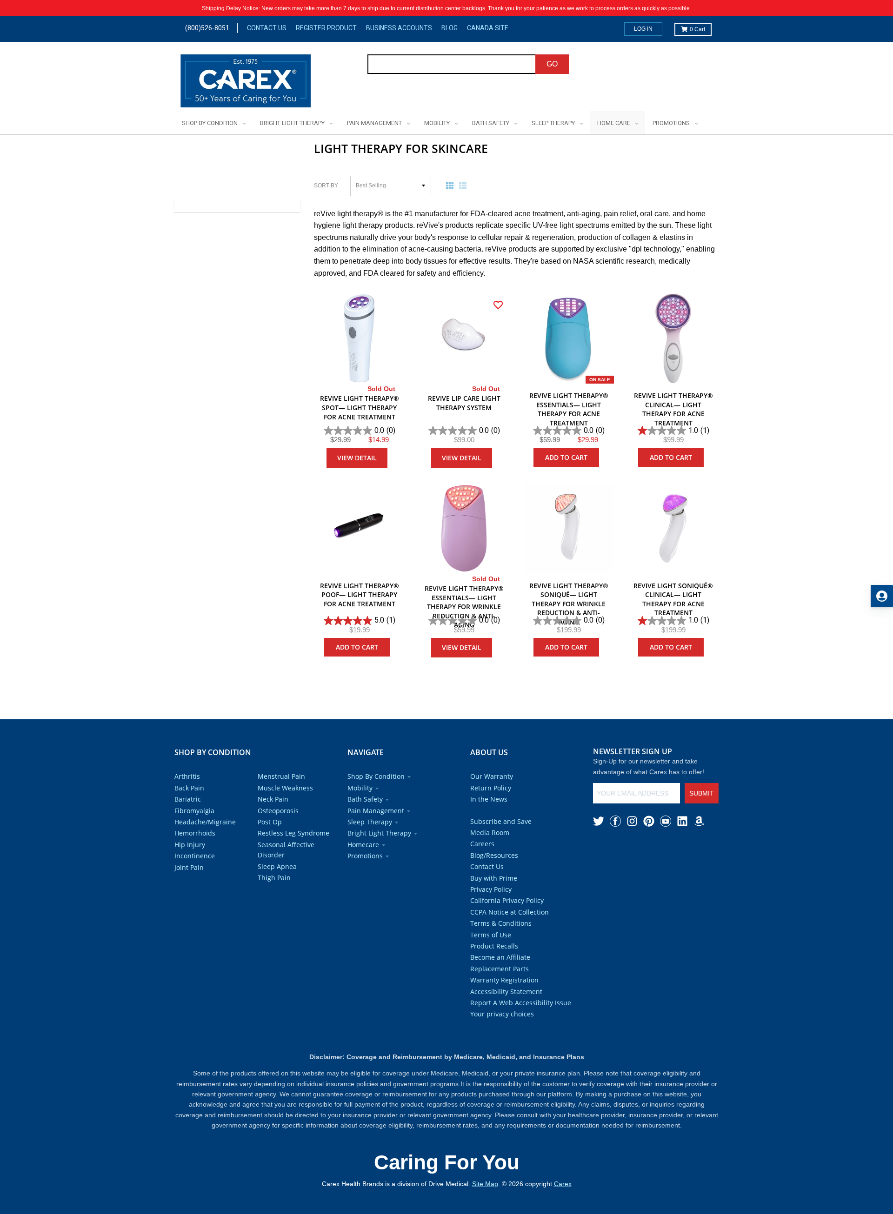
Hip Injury (189, 844)
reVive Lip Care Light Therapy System (464, 403)
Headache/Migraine (205, 821)
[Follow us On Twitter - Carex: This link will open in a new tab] (598, 821)
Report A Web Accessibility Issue (520, 1002)
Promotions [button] (365, 855)
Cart (697, 29)
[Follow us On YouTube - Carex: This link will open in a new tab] (665, 821)
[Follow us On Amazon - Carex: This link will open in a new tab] (699, 821)
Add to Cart (566, 457)
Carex (563, 1183)
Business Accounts (399, 28)
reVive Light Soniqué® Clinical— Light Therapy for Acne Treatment (673, 599)
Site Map (485, 1183)
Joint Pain (189, 867)
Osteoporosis (278, 810)
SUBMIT (701, 793)
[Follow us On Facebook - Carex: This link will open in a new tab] (615, 821)
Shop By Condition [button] (376, 776)
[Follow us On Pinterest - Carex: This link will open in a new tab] (648, 821)
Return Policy (490, 787)
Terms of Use (490, 934)
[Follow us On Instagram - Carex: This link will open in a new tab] (632, 821)
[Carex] (245, 82)
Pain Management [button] (375, 810)
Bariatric (187, 799)
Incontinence (194, 855)
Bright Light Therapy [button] (379, 833)
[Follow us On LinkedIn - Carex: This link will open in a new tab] (682, 821)
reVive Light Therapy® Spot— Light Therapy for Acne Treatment (359, 407)
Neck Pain (273, 799)
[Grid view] (451, 185)
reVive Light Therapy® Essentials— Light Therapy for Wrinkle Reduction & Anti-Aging (464, 606)
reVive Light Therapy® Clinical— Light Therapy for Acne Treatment (673, 409)
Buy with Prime (493, 878)
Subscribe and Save (501, 821)
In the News (488, 799)
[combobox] (451, 64)
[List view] (464, 185)
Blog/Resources (494, 855)
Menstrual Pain (281, 776)
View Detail (357, 457)
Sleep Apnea (277, 866)
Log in (643, 29)
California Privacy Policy (507, 900)
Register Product (326, 28)
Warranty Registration (504, 979)
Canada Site (487, 28)
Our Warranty (491, 776)
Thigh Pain (274, 877)
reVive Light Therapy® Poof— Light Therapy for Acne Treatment (359, 594)
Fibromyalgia (194, 810)
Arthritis (187, 776)
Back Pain (189, 787)
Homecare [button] (363, 844)
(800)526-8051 (207, 28)
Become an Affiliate (500, 957)
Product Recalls (494, 946)
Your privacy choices (502, 1013)
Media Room (489, 832)
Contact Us (267, 28)
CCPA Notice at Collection (509, 912)
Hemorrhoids (194, 833)
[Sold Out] (359, 338)
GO (552, 64)
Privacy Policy (491, 889)
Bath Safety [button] (365, 799)
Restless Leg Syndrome (293, 833)
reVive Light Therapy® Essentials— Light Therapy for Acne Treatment (568, 409)
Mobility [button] (360, 787)
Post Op (270, 821)
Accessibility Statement (506, 991)
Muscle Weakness (285, 787)
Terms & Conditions (501, 923)
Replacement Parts (499, 968)
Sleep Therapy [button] (369, 821)
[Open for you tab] (882, 596)
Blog (449, 28)
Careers (482, 843)
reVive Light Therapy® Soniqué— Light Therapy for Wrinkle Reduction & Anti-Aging (568, 603)
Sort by (326, 185)
